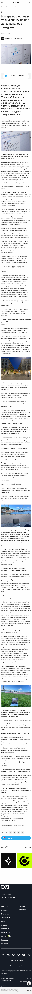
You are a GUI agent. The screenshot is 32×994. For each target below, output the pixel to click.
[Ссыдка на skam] (4, 986)
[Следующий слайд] (30, 847)
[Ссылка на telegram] (2, 897)
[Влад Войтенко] (2, 38)
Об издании (22, 906)
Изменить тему (15, 966)
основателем (23, 108)
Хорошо (28, 990)
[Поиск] (30, 2)
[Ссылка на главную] (5, 887)
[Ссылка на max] (8, 897)
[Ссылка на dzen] (11, 897)
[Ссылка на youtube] (14, 897)
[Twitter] (18, 832)
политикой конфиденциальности (24, 970)
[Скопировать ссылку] (22, 832)
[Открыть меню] (2, 2)
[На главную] (16, 2)
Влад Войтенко (8, 38)
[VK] (14, 832)
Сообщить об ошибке (16, 960)
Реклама (22, 909)
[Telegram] (10, 832)
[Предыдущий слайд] (25, 847)
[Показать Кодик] (29, 983)
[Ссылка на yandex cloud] (7, 980)
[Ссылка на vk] (5, 897)
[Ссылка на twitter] (17, 897)
